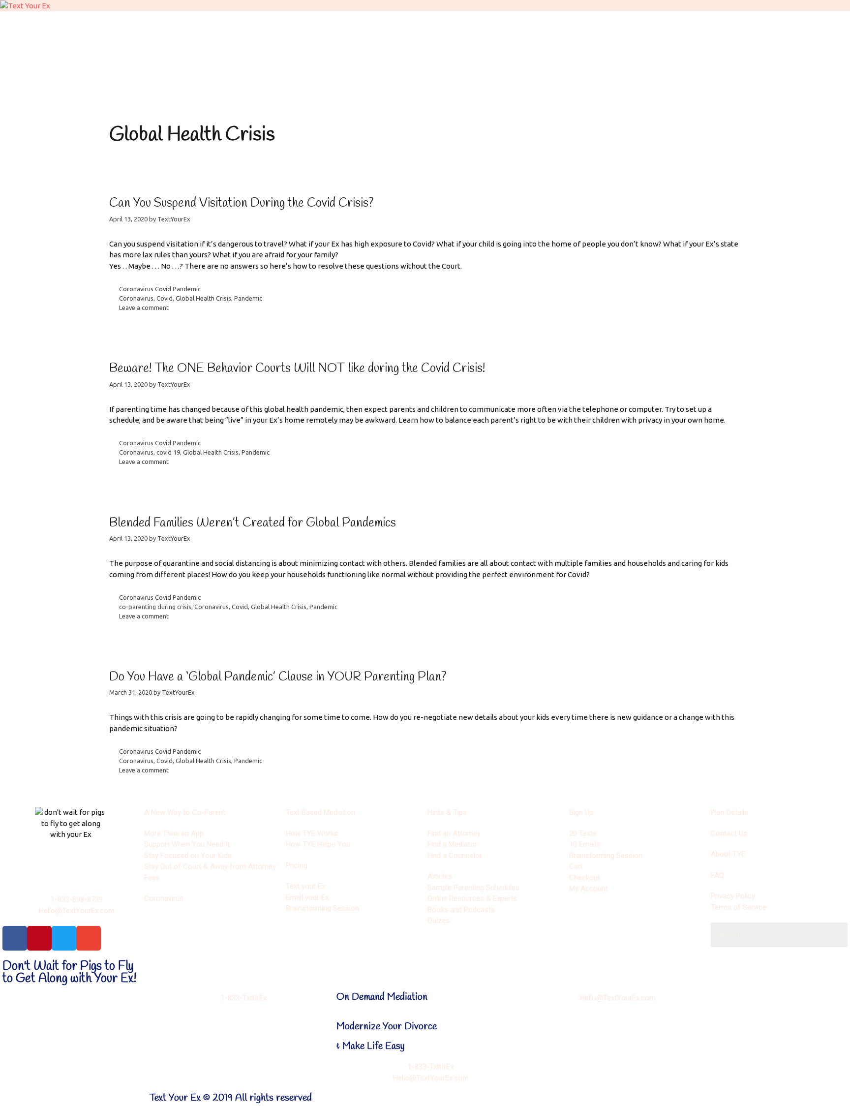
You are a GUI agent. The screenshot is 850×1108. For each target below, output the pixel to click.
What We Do (159, 25)
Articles (428, 53)
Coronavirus (136, 298)
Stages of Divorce (317, 25)
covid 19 (168, 452)
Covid (164, 298)
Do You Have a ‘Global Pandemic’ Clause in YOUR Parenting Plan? (278, 677)
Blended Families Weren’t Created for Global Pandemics (252, 523)
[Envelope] (88, 938)
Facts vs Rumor (162, 80)
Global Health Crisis (203, 298)
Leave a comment (144, 307)
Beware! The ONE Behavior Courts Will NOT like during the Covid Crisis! (297, 369)
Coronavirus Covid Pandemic (160, 288)
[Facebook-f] (14, 938)
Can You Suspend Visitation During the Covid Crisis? (241, 203)
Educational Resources (574, 53)
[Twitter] (64, 938)
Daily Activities (295, 53)
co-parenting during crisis (155, 606)
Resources (472, 25)
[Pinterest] (39, 938)
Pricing (610, 25)
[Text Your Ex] (25, 5)
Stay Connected (457, 80)
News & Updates (309, 80)
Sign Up (151, 53)
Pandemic (248, 298)
